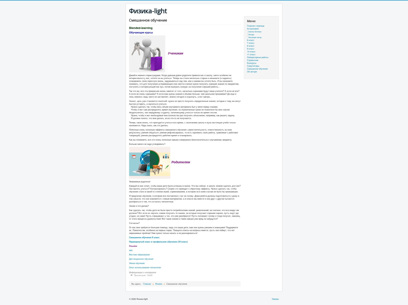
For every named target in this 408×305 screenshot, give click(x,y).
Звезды (251, 34)
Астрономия (253, 28)
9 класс (250, 48)
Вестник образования (139, 254)
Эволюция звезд (254, 37)
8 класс (250, 45)
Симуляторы (253, 65)
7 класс (250, 43)
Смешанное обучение (257, 68)
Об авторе (252, 71)
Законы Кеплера (254, 31)
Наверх (275, 298)
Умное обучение (137, 263)
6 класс (250, 40)
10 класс (251, 51)
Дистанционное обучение (141, 258)
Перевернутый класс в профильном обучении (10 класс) (158, 241)
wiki (131, 250)
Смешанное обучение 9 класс (144, 237)
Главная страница (255, 25)
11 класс (251, 54)
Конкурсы (251, 63)
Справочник (252, 60)
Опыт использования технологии (145, 267)
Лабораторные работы (257, 57)
